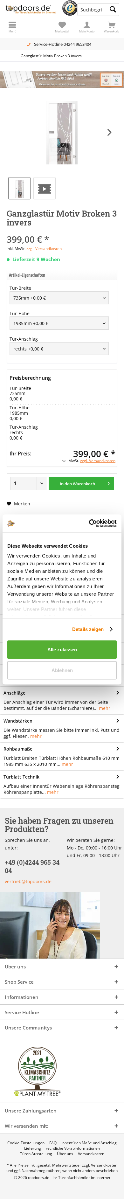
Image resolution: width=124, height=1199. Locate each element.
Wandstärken (17, 721)
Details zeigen (88, 629)
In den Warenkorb (77, 484)
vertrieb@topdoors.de (28, 881)
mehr (104, 708)
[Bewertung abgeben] (62, 230)
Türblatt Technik (21, 777)
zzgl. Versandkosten (44, 248)
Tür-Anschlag (24, 339)
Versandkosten (91, 1153)
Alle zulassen (62, 649)
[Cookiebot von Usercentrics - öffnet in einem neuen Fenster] (89, 523)
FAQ (53, 1143)
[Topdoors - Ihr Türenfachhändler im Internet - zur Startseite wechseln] (31, 9)
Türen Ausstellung (36, 1153)
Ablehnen (62, 670)
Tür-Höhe (20, 313)
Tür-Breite (20, 288)
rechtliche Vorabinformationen (73, 1148)
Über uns (65, 1153)
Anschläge (14, 693)
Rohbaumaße (17, 749)
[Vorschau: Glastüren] (44, 188)
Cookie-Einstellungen (26, 1143)
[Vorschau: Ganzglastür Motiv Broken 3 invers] (19, 188)
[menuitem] (111, 27)
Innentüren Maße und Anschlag (89, 1143)
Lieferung (32, 1148)
